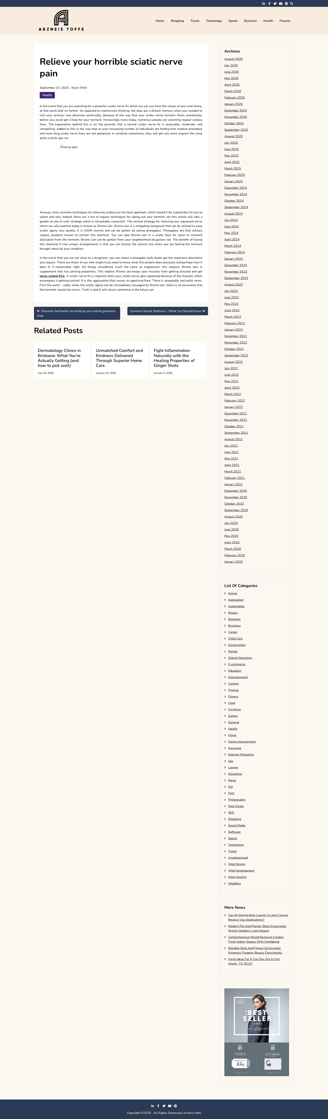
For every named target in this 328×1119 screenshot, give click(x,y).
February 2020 (234, 555)
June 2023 (231, 297)
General (233, 722)
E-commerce (236, 664)
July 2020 (231, 523)
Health (268, 21)
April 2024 (232, 239)
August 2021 (233, 439)
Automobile (236, 606)
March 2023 (232, 317)
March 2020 (232, 549)
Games (233, 716)
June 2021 (231, 452)
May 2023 (231, 304)
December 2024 (235, 188)
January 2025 (233, 181)
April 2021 (232, 465)
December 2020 (235, 491)
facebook (269, 3)
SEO (231, 813)
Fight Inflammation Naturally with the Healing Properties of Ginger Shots (174, 358)
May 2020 (231, 536)
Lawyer (233, 767)
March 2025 (232, 168)
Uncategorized (238, 858)
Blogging (234, 619)
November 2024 (235, 194)
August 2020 (233, 517)
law (230, 761)
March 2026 (232, 91)
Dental (232, 651)
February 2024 (234, 252)
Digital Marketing (240, 658)
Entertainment (238, 677)
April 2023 (232, 310)
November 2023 (235, 272)
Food (231, 703)
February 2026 (234, 98)
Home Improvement (242, 742)
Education (234, 671)
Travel (195, 21)
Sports (233, 21)
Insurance (234, 748)
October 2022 (234, 349)
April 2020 (232, 542)
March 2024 (232, 246)
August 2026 (233, 59)
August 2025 (233, 136)
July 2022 (231, 368)
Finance (285, 21)
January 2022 (233, 407)
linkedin (264, 3)
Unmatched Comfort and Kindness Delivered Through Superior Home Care (119, 358)
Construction (237, 645)
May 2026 (231, 78)
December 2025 (235, 110)
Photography (237, 800)
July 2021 (231, 446)
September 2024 (236, 207)
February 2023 (234, 323)
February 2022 (234, 401)
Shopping (177, 21)
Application (236, 600)
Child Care (235, 638)
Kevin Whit (79, 88)
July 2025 (231, 143)
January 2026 (233, 104)
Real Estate (236, 806)
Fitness (233, 696)
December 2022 (235, 336)
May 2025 (231, 156)
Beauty (233, 613)
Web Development (241, 871)
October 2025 (234, 123)
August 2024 (233, 214)
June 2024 (231, 226)
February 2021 (234, 478)
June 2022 (231, 375)
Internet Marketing (241, 755)
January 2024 (233, 259)
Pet (230, 787)
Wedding (234, 883)
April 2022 (232, 388)
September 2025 (236, 130)
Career (232, 632)
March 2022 (232, 394)
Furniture (234, 709)
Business (250, 21)
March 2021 (232, 471)
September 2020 (236, 510)
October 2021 (234, 426)
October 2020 (234, 504)
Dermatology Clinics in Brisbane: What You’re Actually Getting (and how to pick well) (59, 358)
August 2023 (233, 284)
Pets (231, 793)
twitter (275, 3)
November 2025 (235, 117)
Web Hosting (237, 877)
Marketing (235, 774)
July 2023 (231, 291)
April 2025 (232, 162)
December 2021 (235, 413)
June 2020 (231, 529)
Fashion (233, 684)
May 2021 (231, 459)
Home (160, 21)
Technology (214, 21)
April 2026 (232, 85)
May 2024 (231, 233)
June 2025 (231, 149)
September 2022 (236, 355)
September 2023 (236, 278)
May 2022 (231, 381)
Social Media (236, 825)
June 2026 (231, 72)
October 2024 (234, 201)
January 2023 (233, 330)
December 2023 (235, 265)
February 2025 (234, 175)
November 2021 (235, 420)
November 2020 (235, 497)
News (232, 780)
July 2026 (231, 65)
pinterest (286, 3)
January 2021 (233, 484)
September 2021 (236, 433)
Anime (232, 593)
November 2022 (235, 343)
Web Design (236, 864)
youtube (281, 3)
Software (234, 832)
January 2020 (233, 562)
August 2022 (233, 362)
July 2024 (231, 220)
